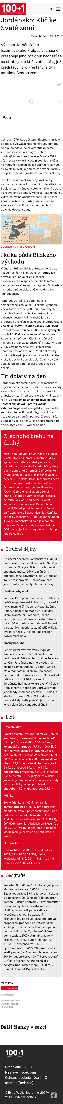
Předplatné (13, 1067)
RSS (28, 1067)
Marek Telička (39, 36)
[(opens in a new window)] (54, 1082)
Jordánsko (9, 988)
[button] (59, 84)
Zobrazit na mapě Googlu (18, 246)
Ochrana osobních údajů (23, 1077)
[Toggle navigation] (58, 9)
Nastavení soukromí (20, 1072)
